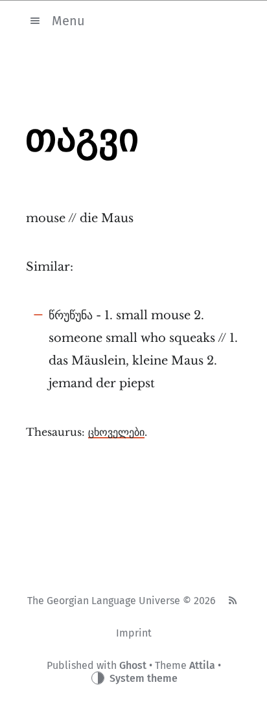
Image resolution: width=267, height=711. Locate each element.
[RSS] (232, 600)
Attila (202, 665)
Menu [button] (68, 20)
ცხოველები (116, 432)
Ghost (132, 665)
